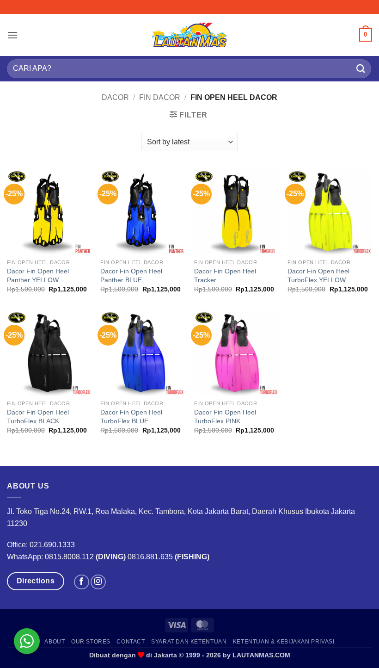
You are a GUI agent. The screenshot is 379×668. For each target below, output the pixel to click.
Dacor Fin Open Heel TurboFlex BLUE (131, 416)
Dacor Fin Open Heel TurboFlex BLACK (38, 416)
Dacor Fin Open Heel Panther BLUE (131, 275)
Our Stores (90, 641)
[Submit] (361, 69)
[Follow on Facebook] (81, 582)
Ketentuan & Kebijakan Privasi (284, 641)
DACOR (115, 97)
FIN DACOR (159, 97)
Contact (130, 641)
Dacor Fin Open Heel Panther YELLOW (38, 275)
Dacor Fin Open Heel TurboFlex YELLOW (318, 275)
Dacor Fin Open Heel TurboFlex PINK (225, 416)
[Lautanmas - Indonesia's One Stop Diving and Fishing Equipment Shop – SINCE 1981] (189, 35)
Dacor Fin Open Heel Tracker (225, 275)
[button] (12, 35)
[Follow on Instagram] (98, 582)
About (54, 641)
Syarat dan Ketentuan (188, 641)
